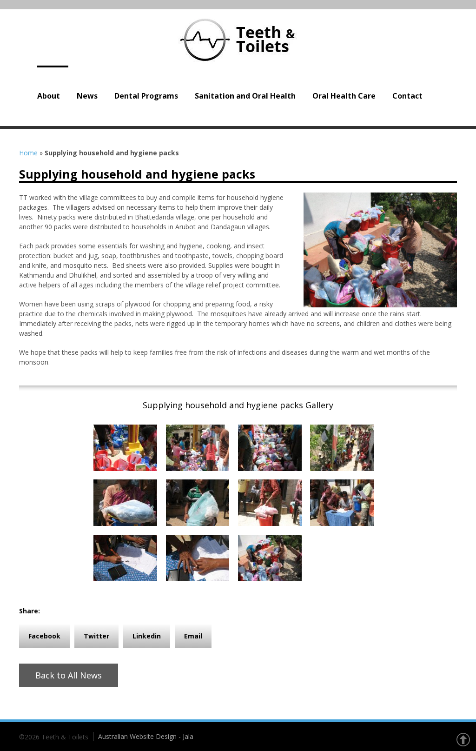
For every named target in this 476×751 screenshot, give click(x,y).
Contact (407, 96)
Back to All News (68, 675)
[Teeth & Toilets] (238, 40)
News (87, 96)
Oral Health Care (344, 96)
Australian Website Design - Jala (145, 736)
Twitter (96, 635)
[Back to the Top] (463, 739)
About (48, 96)
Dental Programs (146, 96)
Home (28, 152)
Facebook (44, 635)
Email (193, 635)
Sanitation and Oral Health (245, 96)
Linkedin (146, 635)
